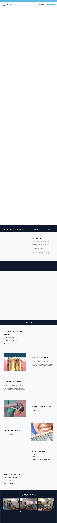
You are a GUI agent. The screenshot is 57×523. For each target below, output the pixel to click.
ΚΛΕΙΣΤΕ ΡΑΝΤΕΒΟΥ (51, 4)
